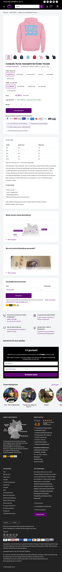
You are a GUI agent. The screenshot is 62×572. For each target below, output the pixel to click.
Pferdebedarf (38, 493)
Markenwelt (37, 498)
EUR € (14, 522)
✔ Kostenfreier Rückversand (41, 444)
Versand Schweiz (8, 492)
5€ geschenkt (40, 514)
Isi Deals (45, 486)
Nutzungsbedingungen (9, 561)
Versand (5, 487)
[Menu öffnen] (4, 6)
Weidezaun (50, 491)
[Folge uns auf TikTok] (57, 1)
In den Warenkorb (19, 110)
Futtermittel (42, 488)
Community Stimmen (9, 482)
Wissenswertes (7, 503)
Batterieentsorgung (9, 495)
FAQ (4, 472)
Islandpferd (43, 491)
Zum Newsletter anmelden (31, 375)
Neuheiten (37, 491)
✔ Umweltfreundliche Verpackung (43, 432)
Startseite (5, 12)
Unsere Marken (50, 488)
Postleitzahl (47, 286)
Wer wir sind (6, 474)
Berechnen (19, 295)
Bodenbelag (48, 484)
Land (7, 286)
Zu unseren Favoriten (9, 505)
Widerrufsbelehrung (9, 500)
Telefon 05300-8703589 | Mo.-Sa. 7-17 (13, 1)
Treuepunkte (38, 506)
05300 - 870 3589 (11, 319)
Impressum (6, 477)
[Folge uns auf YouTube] (54, 1)
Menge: (8, 104)
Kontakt (5, 479)
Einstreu (50, 486)
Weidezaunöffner (47, 496)
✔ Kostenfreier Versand (40, 442)
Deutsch (6, 522)
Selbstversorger (38, 486)
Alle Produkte (13, 12)
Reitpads (42, 484)
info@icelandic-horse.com (41, 450)
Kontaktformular (38, 459)
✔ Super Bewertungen (40, 430)
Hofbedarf (37, 484)
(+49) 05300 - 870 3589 (40, 452)
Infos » (20, 452)
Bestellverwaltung (8, 508)
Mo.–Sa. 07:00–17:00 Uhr (14, 321)
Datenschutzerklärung (9, 498)
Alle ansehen (55, 384)
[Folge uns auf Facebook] (44, 1)
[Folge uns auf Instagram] (47, 1)
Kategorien (6, 511)
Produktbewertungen (9, 513)
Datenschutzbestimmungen (40, 558)
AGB (4, 490)
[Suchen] (41, 6)
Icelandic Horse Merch (12, 66)
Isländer (36, 488)
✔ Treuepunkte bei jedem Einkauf (43, 428)
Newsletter (6, 485)
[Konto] (47, 6)
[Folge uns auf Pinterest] (51, 1)
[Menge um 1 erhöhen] (25, 104)
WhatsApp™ (37, 457)
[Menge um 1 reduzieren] (17, 104)
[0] (50, 6)
